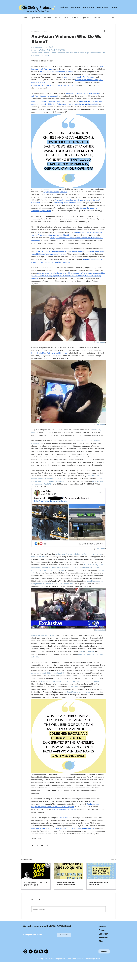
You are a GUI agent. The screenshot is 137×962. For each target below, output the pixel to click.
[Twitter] (31, 951)
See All (113, 859)
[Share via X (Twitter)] (37, 846)
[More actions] (104, 31)
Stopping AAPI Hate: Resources (99, 883)
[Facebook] (36, 951)
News (66, 17)
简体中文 (75, 17)
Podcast (102, 930)
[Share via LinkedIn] (42, 846)
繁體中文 (86, 17)
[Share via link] (47, 846)
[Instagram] (25, 951)
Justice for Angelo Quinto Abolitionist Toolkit (65, 883)
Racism (57, 17)
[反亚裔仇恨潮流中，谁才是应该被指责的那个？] (35, 871)
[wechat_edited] (41, 951)
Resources (103, 937)
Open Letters (35, 17)
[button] (113, 17)
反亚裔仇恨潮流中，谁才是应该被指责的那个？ (35, 884)
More (95, 17)
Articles (102, 926)
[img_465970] (46, 951)
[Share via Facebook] (32, 846)
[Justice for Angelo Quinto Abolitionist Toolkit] (68, 871)
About (101, 941)
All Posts (24, 17)
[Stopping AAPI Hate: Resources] (101, 871)
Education (47, 17)
